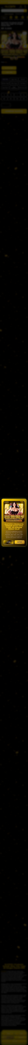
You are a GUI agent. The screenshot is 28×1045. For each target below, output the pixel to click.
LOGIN (8, 542)
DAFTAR (19, 542)
